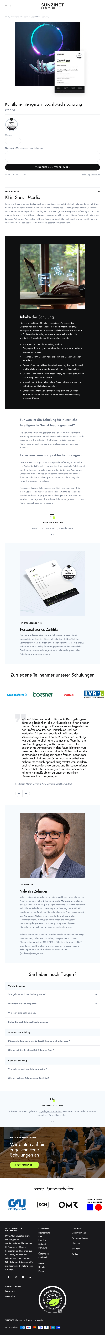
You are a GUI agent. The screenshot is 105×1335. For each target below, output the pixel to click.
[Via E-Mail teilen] (25, 174)
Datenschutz (10, 1296)
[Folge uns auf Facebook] (8, 1277)
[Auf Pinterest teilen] (17, 174)
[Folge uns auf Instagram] (15, 1277)
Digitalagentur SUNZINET (50, 1111)
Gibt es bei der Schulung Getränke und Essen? (31, 1050)
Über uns (76, 1243)
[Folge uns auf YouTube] (22, 1277)
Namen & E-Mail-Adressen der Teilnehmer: (24, 147)
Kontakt (75, 1253)
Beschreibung (12, 191)
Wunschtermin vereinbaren (52, 167)
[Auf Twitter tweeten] (21, 174)
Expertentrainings (80, 1238)
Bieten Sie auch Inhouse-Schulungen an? (28, 1021)
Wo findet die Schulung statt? (22, 1003)
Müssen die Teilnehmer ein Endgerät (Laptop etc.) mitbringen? (39, 1040)
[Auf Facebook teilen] (13, 174)
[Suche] (11, 6)
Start (7, 16)
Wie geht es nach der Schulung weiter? (27, 1069)
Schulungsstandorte (91, 174)
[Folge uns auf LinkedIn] (29, 1277)
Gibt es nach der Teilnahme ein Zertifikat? (28, 1078)
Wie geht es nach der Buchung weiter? (27, 994)
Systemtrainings (79, 1232)
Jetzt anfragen (24, 1165)
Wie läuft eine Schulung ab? (22, 1012)
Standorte (76, 1248)
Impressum (10, 1291)
